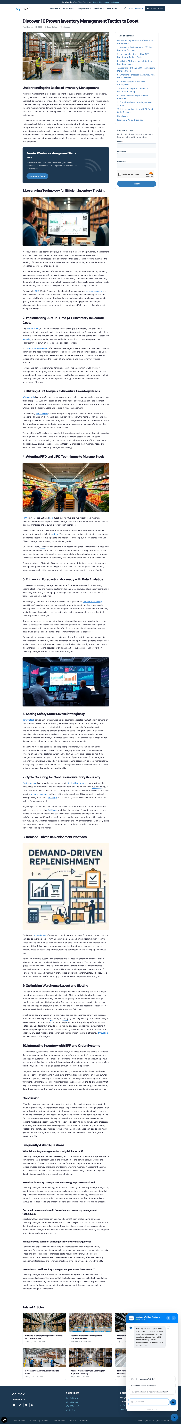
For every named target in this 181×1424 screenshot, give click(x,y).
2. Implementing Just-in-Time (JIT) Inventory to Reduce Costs (133, 55)
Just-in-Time (32, 328)
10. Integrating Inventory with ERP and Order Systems (135, 110)
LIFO (51, 518)
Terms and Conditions (78, 1420)
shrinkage (52, 797)
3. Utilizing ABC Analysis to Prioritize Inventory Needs (134, 62)
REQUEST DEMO (155, 8)
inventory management (36, 348)
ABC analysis (29, 397)
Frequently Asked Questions (130, 120)
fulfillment (52, 810)
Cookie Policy (58, 1420)
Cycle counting (30, 783)
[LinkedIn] (26, 1405)
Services (98, 8)
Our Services (72, 1402)
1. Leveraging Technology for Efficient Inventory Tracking (135, 48)
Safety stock (28, 720)
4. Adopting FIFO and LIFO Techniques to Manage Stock (136, 69)
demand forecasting (92, 601)
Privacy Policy (18, 1420)
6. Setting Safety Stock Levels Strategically (131, 83)
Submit (136, 184)
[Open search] (125, 8)
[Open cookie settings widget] (4, 1420)
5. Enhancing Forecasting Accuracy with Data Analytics (136, 76)
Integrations (83, 8)
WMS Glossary (72, 1406)
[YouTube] (31, 1405)
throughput (103, 1033)
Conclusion (122, 116)
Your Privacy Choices (38, 1420)
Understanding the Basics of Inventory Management (135, 42)
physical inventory (75, 783)
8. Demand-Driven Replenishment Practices (132, 97)
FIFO (25, 518)
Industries (68, 8)
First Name (121, 152)
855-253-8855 (136, 8)
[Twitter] (20, 1405)
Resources (112, 8)
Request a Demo (37, 176)
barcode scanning (94, 291)
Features (54, 8)
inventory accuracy (40, 794)
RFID (37, 291)
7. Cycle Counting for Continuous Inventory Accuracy (132, 90)
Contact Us (71, 1410)
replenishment (39, 935)
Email (120, 142)
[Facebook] (14, 1405)
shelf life (54, 534)
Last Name (121, 161)
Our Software (72, 1398)
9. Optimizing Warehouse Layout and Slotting (134, 103)
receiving (27, 339)
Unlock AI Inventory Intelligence (106, 2)
